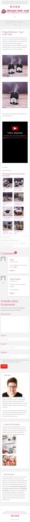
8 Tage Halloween (6, 237)
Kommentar (6, 314)
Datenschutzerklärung (21, 513)
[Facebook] (11, 7)
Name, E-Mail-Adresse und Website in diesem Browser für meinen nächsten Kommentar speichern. (15, 361)
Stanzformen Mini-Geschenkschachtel (10, 240)
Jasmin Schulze (15, 279)
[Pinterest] (16, 7)
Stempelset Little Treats (7, 243)
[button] (15, 16)
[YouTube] (14, 7)
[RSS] (19, 7)
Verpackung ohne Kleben (7, 246)
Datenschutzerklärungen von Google (17, 137)
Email (4, 344)
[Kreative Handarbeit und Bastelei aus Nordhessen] (15, 11)
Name (3, 335)
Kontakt (4, 513)
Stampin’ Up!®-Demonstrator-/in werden (15, 512)
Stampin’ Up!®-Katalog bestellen (15, 511)
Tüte (16, 243)
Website (4, 352)
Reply (12, 270)
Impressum (10, 513)
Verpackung (22, 243)
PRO (19, 519)
